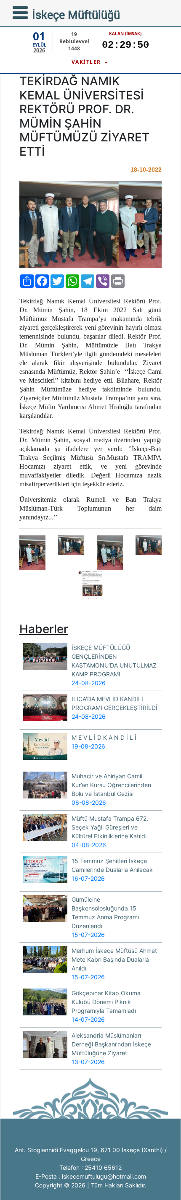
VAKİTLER (87, 61)
